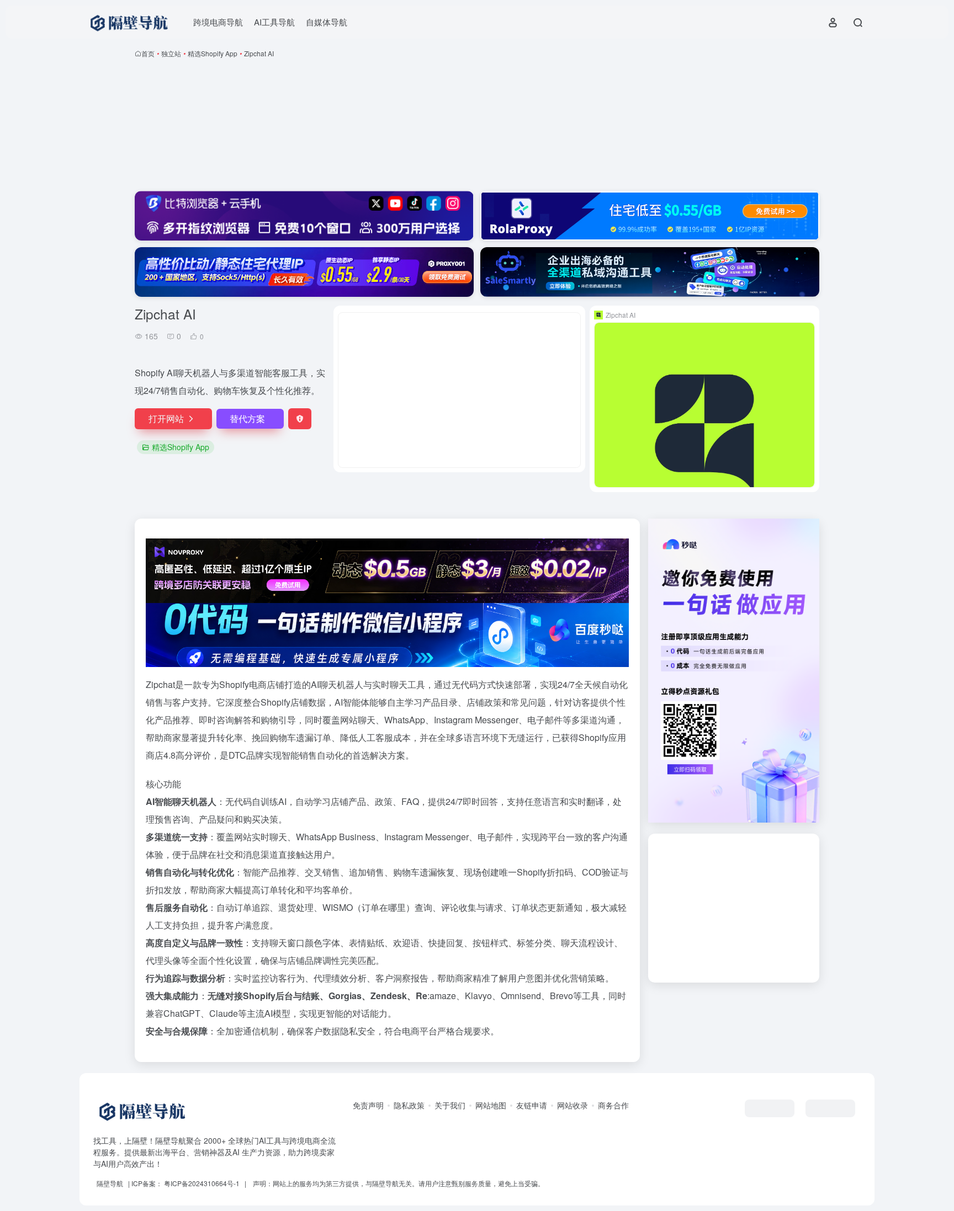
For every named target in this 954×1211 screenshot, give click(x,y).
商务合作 (613, 1105)
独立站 (171, 53)
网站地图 (490, 1105)
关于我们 (449, 1105)
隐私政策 (409, 1105)
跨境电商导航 (218, 22)
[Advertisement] (477, 127)
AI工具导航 (274, 22)
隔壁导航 (110, 1183)
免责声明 (368, 1105)
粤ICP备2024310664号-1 (202, 1183)
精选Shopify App (212, 53)
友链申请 (531, 1105)
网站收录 (572, 1105)
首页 (148, 53)
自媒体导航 (326, 22)
